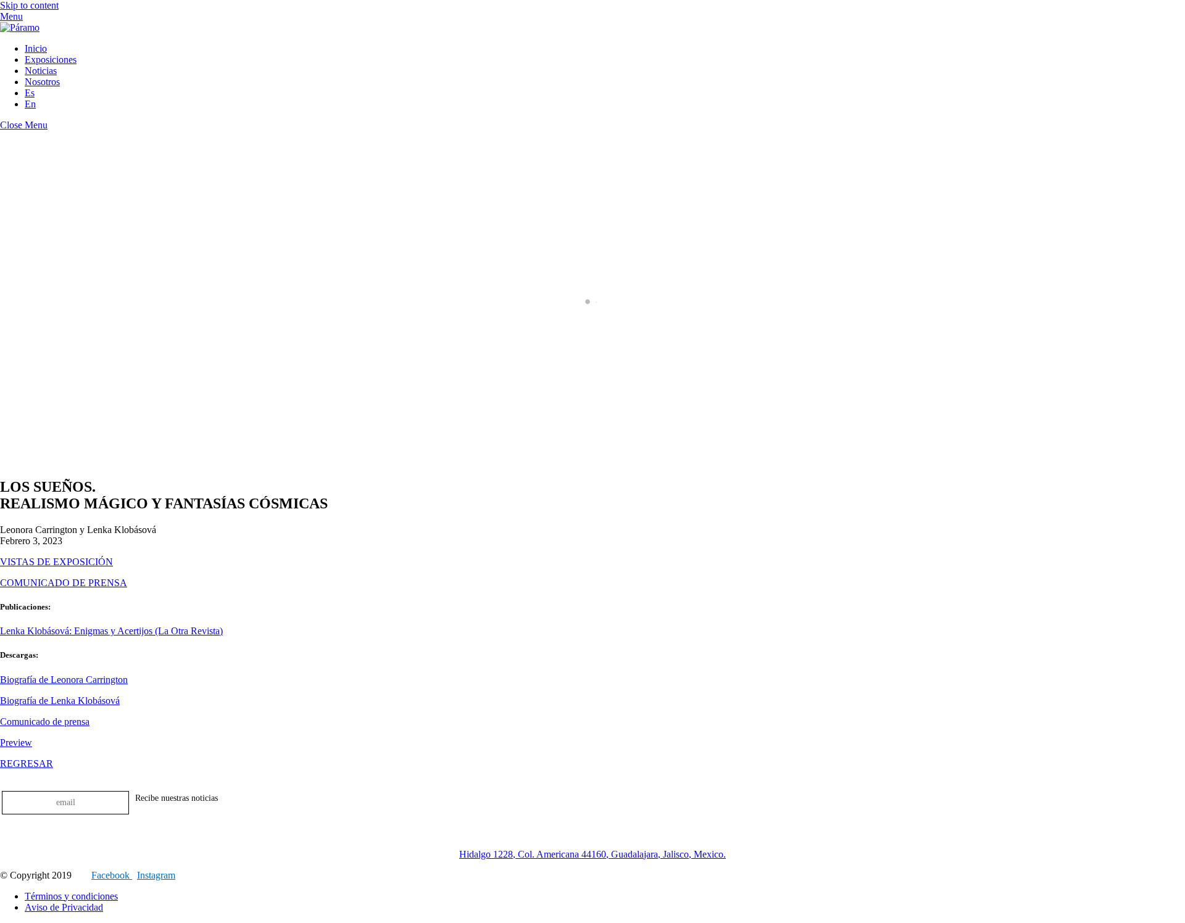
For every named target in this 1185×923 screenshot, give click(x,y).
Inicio (36, 48)
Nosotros (42, 82)
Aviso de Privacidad (64, 907)
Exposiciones (51, 59)
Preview (16, 742)
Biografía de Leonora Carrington (64, 679)
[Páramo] (20, 27)
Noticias (41, 70)
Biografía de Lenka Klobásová (60, 700)
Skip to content (29, 5)
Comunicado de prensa (44, 721)
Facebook (111, 875)
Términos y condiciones (71, 896)
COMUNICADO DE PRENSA (63, 582)
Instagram (156, 875)
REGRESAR (26, 763)
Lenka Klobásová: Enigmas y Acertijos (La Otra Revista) (111, 631)
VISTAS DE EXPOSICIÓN (56, 562)
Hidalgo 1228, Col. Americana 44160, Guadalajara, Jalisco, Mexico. (592, 854)
